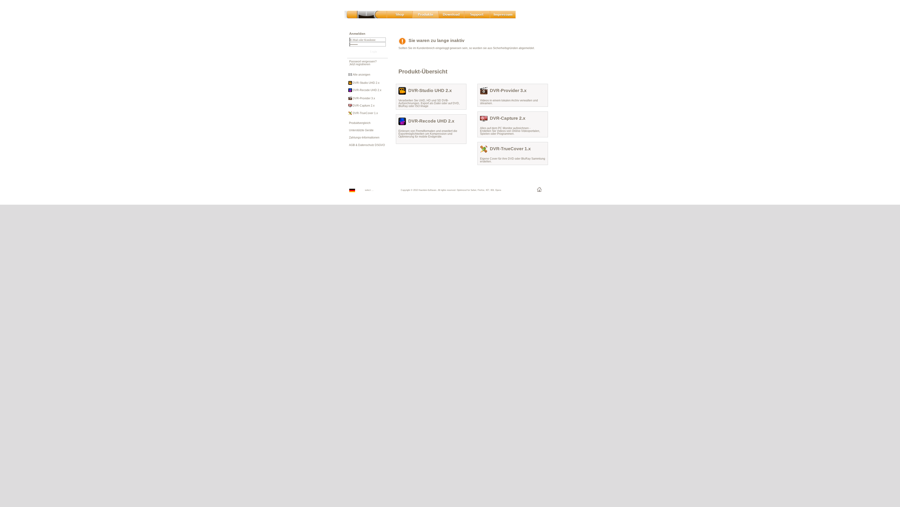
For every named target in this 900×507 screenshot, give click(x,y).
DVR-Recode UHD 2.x (366, 90)
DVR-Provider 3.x (363, 98)
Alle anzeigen (361, 74)
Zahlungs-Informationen (363, 137)
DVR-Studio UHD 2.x (365, 82)
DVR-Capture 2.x (363, 105)
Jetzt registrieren (359, 64)
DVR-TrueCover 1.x (365, 113)
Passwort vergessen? (363, 61)
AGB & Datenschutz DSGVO (366, 145)
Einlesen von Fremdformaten (416, 131)
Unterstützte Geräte (360, 130)
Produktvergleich (359, 123)
